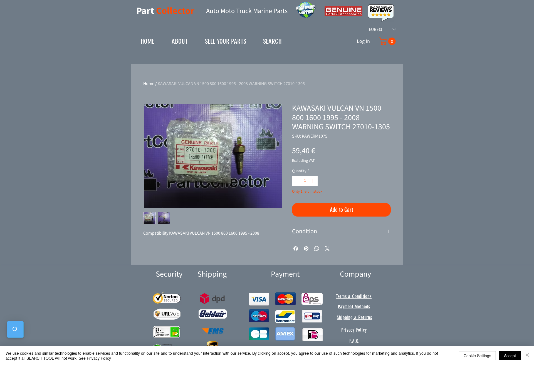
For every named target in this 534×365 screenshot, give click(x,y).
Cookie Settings (477, 355)
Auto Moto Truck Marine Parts (247, 11)
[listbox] (382, 29)
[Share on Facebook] (295, 248)
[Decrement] (296, 181)
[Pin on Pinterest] (306, 248)
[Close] (527, 356)
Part (146, 11)
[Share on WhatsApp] (316, 248)
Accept (510, 355)
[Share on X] (327, 248)
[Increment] (313, 181)
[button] (382, 29)
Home (148, 84)
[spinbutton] (305, 181)
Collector (175, 11)
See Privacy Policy (95, 358)
